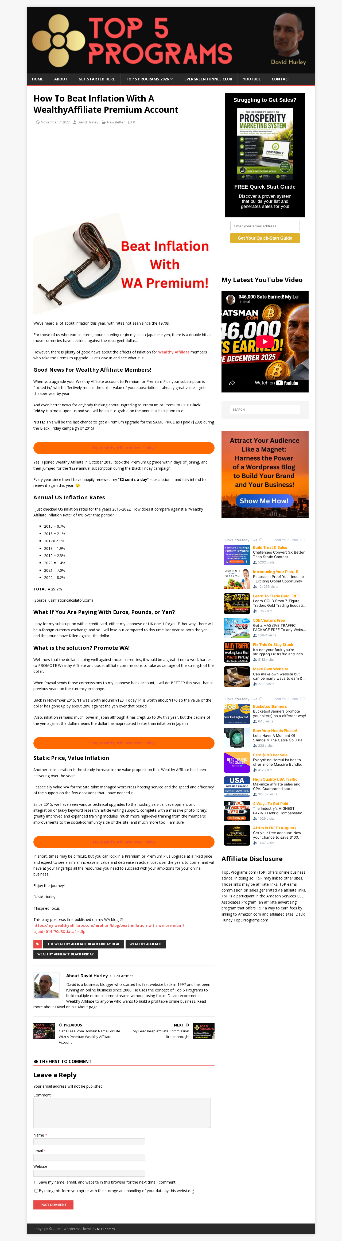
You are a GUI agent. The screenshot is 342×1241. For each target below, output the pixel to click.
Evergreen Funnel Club (208, 78)
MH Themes (106, 1229)
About (61, 78)
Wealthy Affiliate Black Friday (65, 954)
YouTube (252, 78)
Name (39, 1135)
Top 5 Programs (189, 990)
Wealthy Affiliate (173, 352)
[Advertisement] (124, 169)
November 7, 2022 (55, 122)
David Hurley (87, 122)
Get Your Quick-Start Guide (265, 238)
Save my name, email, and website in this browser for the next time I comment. (107, 1182)
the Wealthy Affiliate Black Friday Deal (83, 944)
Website (40, 1166)
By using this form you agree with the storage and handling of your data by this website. (116, 1190)
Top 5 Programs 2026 (147, 78)
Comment (42, 1095)
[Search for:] (265, 409)
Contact (281, 78)
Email (38, 1150)
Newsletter (116, 122)
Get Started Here (97, 78)
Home (37, 78)
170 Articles (124, 975)
